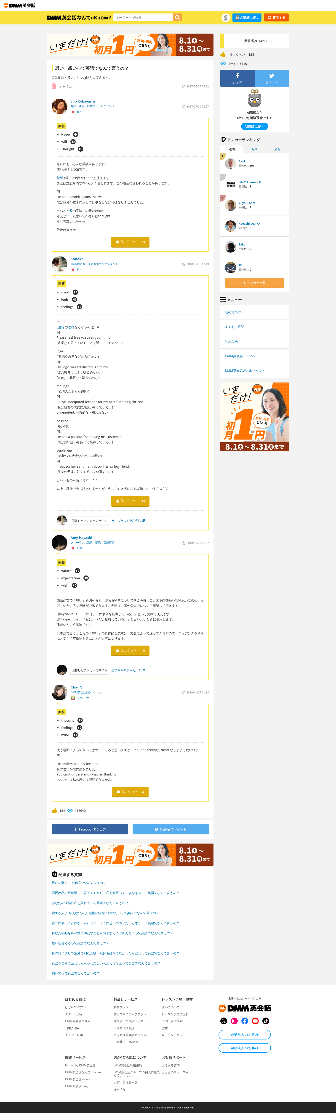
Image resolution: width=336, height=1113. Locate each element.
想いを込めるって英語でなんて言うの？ (80, 943)
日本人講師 (72, 1028)
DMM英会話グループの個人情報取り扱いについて (137, 1073)
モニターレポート (77, 1035)
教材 (165, 1028)
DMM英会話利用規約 (128, 1065)
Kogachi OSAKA (249, 224)
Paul (242, 161)
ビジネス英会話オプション (131, 1035)
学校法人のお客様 (245, 1048)
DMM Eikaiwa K (250, 182)
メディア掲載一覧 (125, 1082)
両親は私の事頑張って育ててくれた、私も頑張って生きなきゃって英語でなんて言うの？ (116, 893)
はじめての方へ (75, 1007)
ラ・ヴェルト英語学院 (126, 521)
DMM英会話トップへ (240, 356)
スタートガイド (75, 1014)
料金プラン (121, 1007)
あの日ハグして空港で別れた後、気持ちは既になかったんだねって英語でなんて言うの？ (116, 953)
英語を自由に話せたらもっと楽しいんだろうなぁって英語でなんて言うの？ (106, 963)
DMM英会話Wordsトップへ (245, 370)
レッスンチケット (174, 1035)
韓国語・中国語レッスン (130, 1021)
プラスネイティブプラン (130, 1014)
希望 (60, 178)
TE (240, 265)
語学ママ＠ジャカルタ (126, 670)
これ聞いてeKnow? (126, 1042)
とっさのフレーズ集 (175, 1072)
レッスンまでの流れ (175, 1014)
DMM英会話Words (78, 1079)
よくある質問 (234, 326)
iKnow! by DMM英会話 (80, 1065)
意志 (62, 327)
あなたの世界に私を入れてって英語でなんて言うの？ (90, 903)
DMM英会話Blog (76, 1086)
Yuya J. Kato (247, 203)
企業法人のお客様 (245, 1034)
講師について (171, 1007)
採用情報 (119, 1089)
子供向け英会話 (124, 1028)
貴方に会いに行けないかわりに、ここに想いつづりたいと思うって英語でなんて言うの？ (116, 923)
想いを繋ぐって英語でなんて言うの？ (79, 883)
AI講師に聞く (249, 17)
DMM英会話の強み (78, 1021)
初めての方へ (234, 312)
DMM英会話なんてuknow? (83, 1072)
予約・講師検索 (172, 1021)
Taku (242, 244)
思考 (71, 327)
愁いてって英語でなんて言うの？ (76, 973)
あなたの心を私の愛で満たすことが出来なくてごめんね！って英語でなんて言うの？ (112, 933)
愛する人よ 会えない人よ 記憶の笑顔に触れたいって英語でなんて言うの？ (105, 913)
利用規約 (231, 341)
